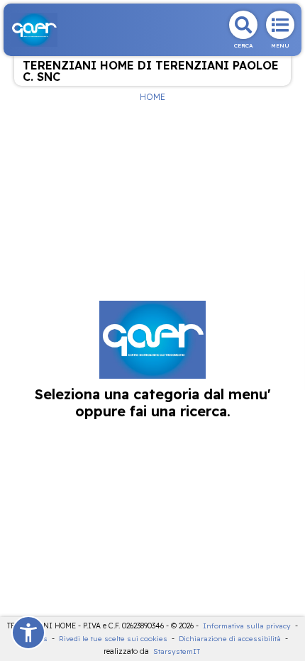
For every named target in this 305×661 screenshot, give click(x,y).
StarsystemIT (176, 651)
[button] (28, 633)
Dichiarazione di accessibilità (230, 638)
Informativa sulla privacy (247, 626)
